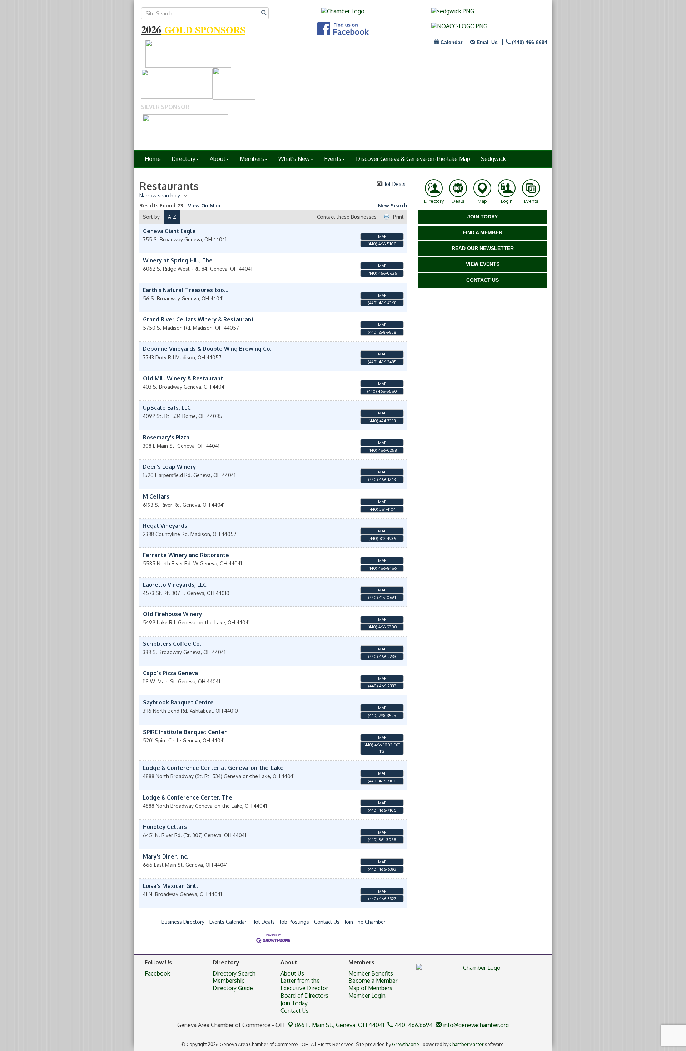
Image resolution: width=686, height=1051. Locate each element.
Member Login (367, 995)
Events (333, 158)
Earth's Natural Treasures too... (185, 290)
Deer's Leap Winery (169, 466)
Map (382, 236)
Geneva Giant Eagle (169, 231)
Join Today (294, 1003)
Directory (183, 158)
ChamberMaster (466, 1044)
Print (398, 217)
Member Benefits (370, 973)
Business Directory (182, 922)
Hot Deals (394, 183)
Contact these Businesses (347, 217)
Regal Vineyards (165, 525)
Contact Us (326, 922)
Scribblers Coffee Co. (172, 643)
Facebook (157, 973)
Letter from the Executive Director (304, 984)
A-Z (172, 217)
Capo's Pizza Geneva (170, 673)
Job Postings (294, 922)
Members (252, 158)
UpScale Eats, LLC (167, 407)
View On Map (204, 205)
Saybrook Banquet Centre (178, 702)
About (217, 158)
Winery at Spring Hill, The (178, 260)
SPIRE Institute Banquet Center (185, 732)
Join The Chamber (365, 922)
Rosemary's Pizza (166, 437)
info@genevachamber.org (475, 1024)
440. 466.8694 (413, 1024)
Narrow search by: (160, 195)
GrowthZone (405, 1044)
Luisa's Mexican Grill (170, 885)
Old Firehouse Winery (172, 614)
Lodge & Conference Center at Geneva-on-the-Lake (213, 767)
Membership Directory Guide (233, 984)
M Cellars (156, 496)
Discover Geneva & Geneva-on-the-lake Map (413, 158)
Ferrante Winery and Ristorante (186, 555)
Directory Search (234, 973)
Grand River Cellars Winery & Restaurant (198, 319)
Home (153, 158)
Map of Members (370, 988)
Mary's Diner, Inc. (165, 856)
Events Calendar (228, 922)
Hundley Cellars (165, 826)
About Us (292, 973)
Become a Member (372, 980)
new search (392, 205)
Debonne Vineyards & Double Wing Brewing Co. (207, 348)
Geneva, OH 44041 (339, 1024)
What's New (294, 158)
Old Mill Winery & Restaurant (183, 378)
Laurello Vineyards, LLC (175, 584)
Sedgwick (493, 158)
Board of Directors (304, 995)
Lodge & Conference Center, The (187, 797)
